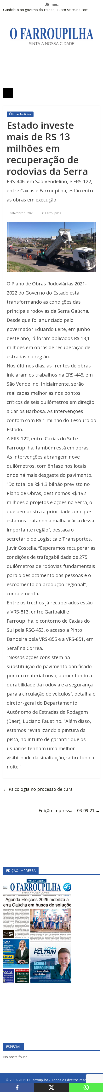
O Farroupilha (51, 213)
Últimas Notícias (20, 114)
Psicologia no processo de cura (38, 789)
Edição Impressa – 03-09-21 (69, 810)
